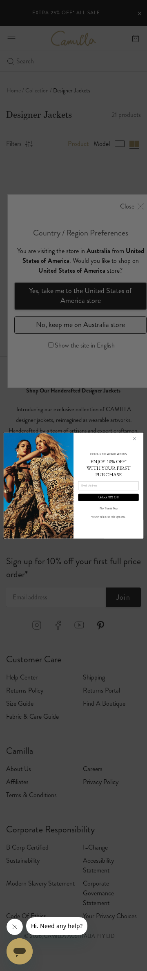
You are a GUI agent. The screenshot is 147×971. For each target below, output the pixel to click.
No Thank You (109, 508)
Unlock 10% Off (108, 497)
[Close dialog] (134, 438)
